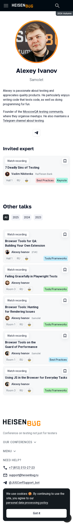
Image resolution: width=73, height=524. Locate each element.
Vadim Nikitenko (22, 173)
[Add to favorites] (65, 161)
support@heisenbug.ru (23, 475)
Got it (36, 513)
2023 (38, 217)
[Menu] (6, 5)
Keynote (62, 180)
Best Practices (45, 180)
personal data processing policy (27, 502)
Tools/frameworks (56, 390)
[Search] (57, 5)
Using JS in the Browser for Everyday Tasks (36, 377)
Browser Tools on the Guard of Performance (21, 345)
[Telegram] (36, 133)
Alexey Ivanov (20, 252)
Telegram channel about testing (23, 120)
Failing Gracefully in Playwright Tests (31, 276)
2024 (27, 217)
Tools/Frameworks (56, 258)
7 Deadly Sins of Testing (22, 167)
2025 (16, 217)
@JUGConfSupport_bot (24, 482)
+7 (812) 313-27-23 (22, 467)
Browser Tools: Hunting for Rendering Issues (21, 309)
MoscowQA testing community (43, 111)
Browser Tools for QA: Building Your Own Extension (25, 243)
